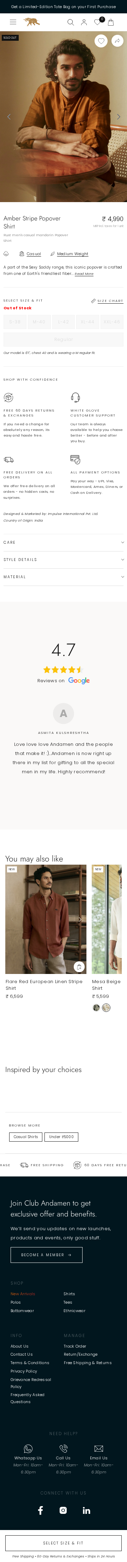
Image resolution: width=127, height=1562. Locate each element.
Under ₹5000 (61, 1137)
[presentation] (9, 116)
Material (15, 577)
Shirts (69, 1294)
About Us (20, 1346)
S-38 (17, 323)
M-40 (41, 323)
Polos (16, 1302)
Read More (84, 273)
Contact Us (22, 1354)
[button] (111, 22)
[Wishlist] (97, 22)
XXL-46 (113, 323)
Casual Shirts (26, 1137)
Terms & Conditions (30, 1363)
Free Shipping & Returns (88, 1363)
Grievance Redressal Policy (31, 1383)
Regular (78, 341)
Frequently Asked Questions (28, 1398)
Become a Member (42, 1255)
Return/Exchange (81, 1354)
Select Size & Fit (63, 1543)
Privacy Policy (24, 1371)
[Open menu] (13, 22)
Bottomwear (22, 1311)
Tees (68, 1302)
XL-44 (90, 323)
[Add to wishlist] (101, 40)
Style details (20, 559)
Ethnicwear (74, 1311)
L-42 (66, 323)
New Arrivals (23, 1294)
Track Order (75, 1346)
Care (10, 542)
